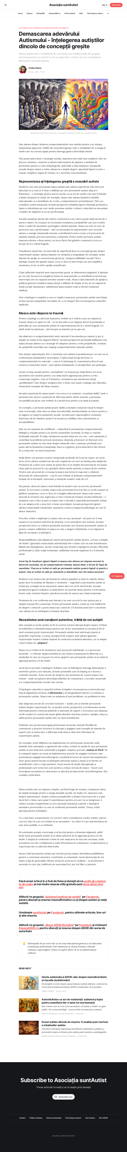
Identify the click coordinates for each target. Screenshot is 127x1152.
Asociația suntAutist (63, 4)
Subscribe (116, 5)
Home (20, 13)
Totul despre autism (95, 13)
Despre (30, 13)
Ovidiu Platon (35, 68)
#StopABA (40, 13)
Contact (22, 1118)
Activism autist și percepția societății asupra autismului (44, 28)
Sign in (104, 5)
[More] (108, 13)
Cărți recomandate (53, 1118)
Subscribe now (65, 1097)
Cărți (81, 13)
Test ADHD (103, 1118)
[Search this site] (5, 5)
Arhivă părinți (69, 13)
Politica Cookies (36, 1118)
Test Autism (90, 1118)
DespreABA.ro (54, 13)
